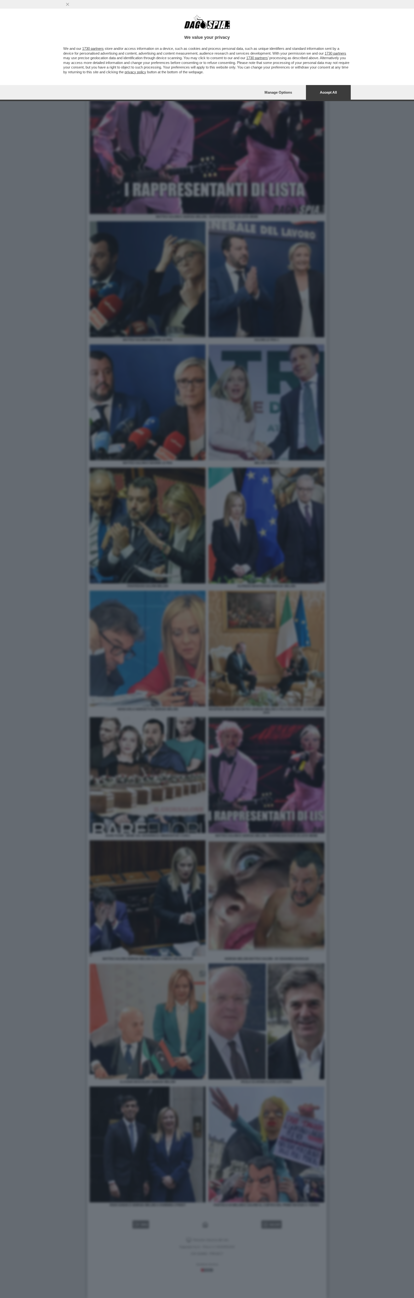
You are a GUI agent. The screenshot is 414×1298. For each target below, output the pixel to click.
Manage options (278, 92)
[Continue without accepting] (67, 4)
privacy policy (135, 72)
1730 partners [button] (93, 48)
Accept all (328, 92)
